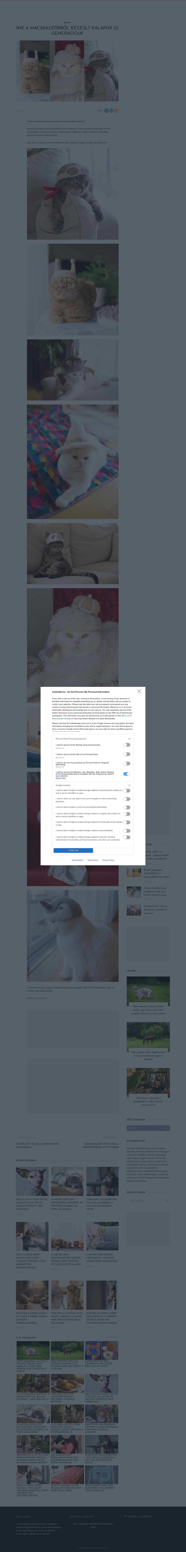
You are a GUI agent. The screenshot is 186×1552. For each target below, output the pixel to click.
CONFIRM (73, 850)
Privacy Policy (108, 860)
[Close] (140, 692)
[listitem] (93, 738)
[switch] (126, 745)
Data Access (93, 860)
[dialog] (93, 776)
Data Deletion (77, 860)
